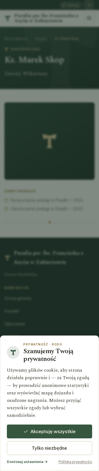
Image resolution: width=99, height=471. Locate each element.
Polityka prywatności (75, 461)
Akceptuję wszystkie (53, 431)
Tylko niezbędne (49, 448)
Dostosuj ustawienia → (27, 461)
